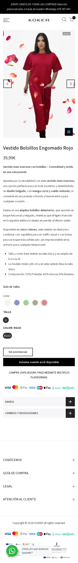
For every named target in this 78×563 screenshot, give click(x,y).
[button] (7, 302)
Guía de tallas (11, 286)
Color (6, 296)
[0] (71, 20)
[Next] (71, 84)
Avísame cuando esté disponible (39, 362)
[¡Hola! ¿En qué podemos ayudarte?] (12, 551)
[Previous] (7, 84)
